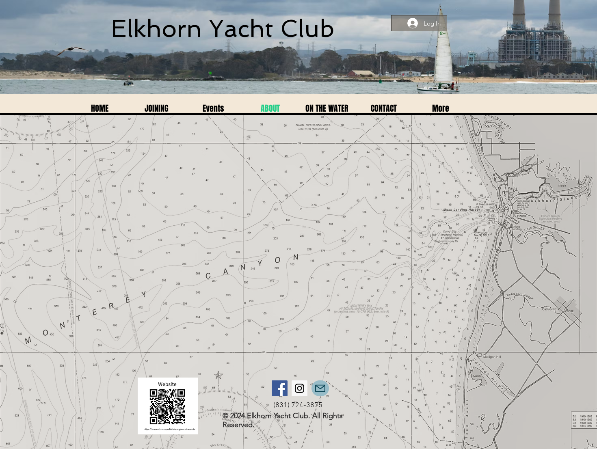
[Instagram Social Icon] (299, 388)
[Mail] (320, 388)
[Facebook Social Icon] (280, 388)
